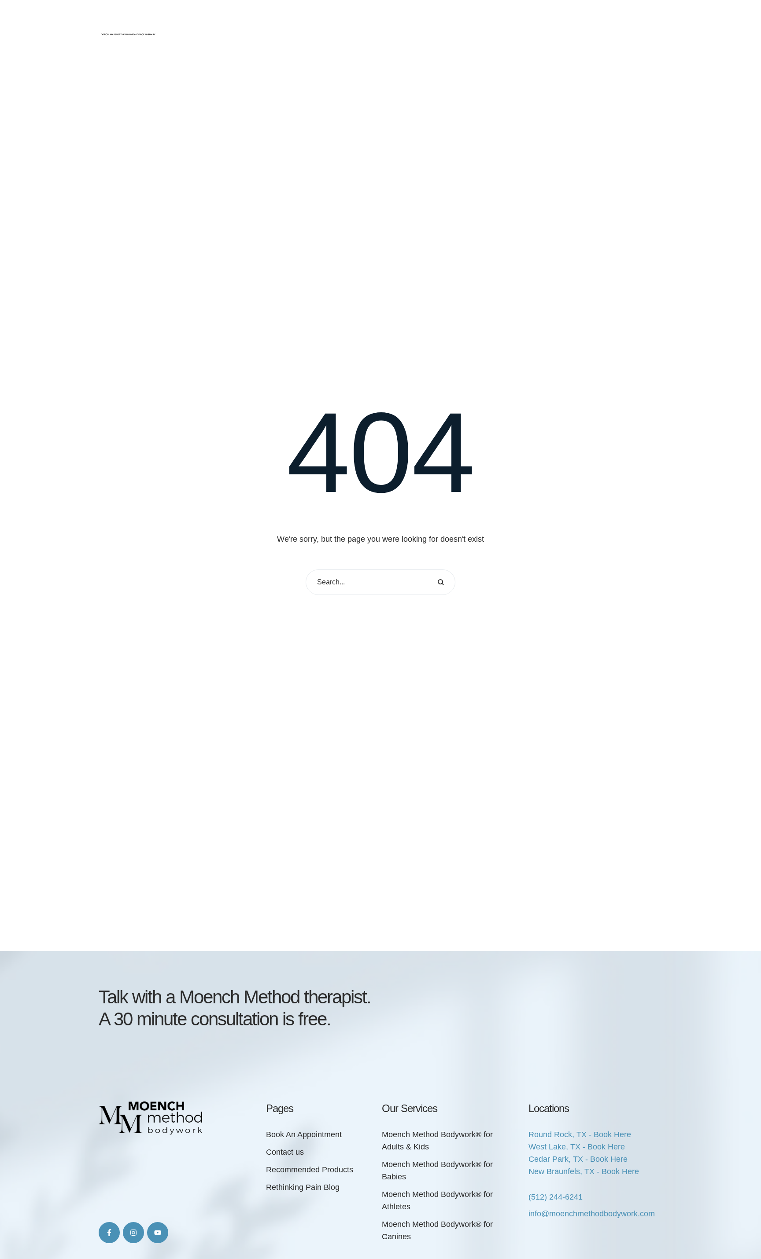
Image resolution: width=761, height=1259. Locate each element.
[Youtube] (157, 1232)
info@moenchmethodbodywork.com (591, 1213)
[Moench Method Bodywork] (128, 20)
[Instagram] (133, 1232)
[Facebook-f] (109, 1232)
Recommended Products (309, 1169)
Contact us (285, 1152)
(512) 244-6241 (555, 1197)
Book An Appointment (304, 1134)
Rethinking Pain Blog (303, 1187)
